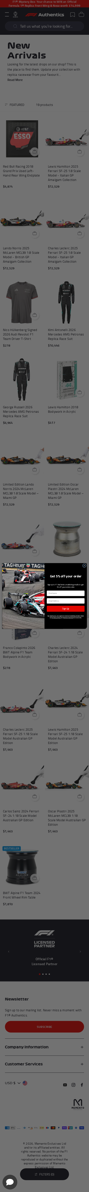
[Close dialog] (84, 565)
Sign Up (65, 608)
